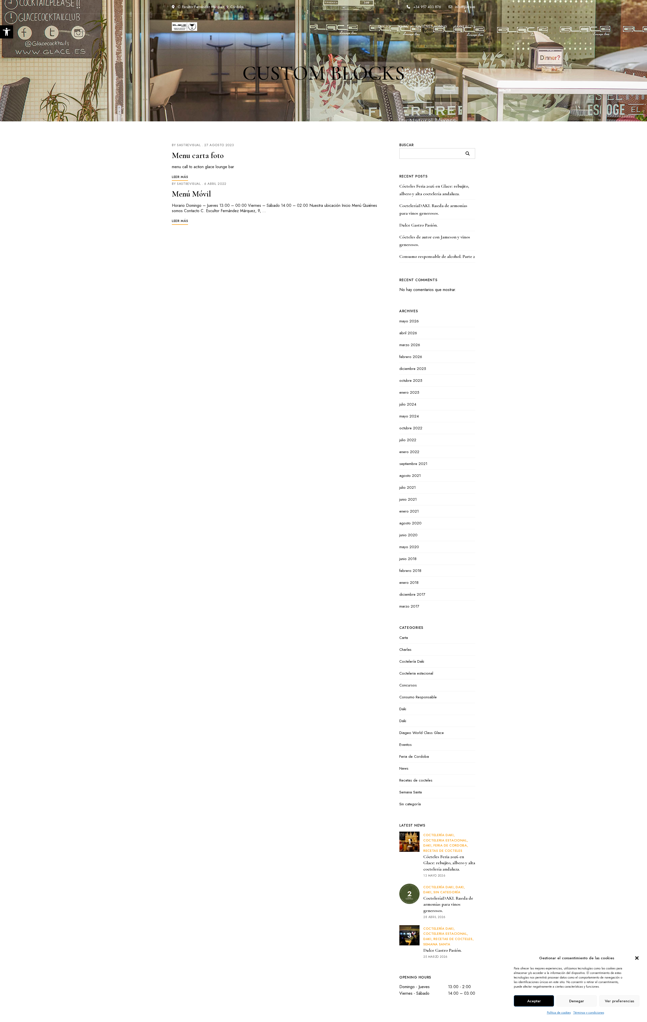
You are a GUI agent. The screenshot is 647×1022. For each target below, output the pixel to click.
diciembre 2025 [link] (412, 368)
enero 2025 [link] (409, 392)
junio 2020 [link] (408, 535)
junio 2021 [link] (408, 499)
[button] (636, 958)
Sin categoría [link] (410, 804)
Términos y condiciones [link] (588, 1012)
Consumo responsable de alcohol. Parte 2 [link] (437, 256)
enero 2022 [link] (409, 452)
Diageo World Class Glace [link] (421, 733)
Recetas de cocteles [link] (415, 780)
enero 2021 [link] (409, 511)
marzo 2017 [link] (409, 606)
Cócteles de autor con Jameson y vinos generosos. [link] (434, 240)
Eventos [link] (405, 744)
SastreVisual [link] (189, 145)
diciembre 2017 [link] (412, 594)
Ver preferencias (619, 1001)
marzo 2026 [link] (409, 345)
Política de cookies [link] (559, 1012)
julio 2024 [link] (407, 404)
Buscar (406, 144)
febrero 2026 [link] (410, 357)
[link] (6, 31)
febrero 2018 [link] (410, 570)
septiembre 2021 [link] (413, 463)
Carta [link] (403, 637)
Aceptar (534, 1001)
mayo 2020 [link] (409, 547)
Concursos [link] (408, 685)
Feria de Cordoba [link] (414, 756)
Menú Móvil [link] (191, 194)
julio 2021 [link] (407, 487)
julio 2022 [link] (407, 440)
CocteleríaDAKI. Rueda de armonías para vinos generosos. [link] (433, 209)
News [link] (403, 768)
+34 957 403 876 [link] (426, 6)
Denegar (576, 1001)
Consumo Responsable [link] (418, 697)
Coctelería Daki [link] (411, 661)
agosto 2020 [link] (410, 523)
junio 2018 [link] (408, 559)
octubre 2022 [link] (410, 428)
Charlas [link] (405, 649)
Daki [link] (402, 709)
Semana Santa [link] (410, 792)
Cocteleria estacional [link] (416, 673)
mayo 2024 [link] (409, 416)
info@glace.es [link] (464, 6)
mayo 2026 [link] (409, 321)
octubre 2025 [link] (410, 380)
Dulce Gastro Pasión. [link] (418, 225)
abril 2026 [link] (408, 333)
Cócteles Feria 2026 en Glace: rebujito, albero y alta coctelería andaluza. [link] (434, 189)
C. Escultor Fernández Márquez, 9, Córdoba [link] (210, 6)
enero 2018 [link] (409, 582)
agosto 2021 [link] (410, 475)
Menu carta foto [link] (198, 155)
